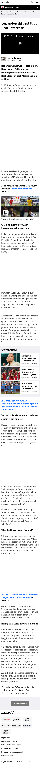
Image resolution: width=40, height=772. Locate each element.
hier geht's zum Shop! (22, 188)
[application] (20, 43)
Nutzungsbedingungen (9, 748)
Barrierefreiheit (7, 756)
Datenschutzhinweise (9, 741)
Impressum (5, 738)
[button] (20, 43)
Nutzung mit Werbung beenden (12, 752)
